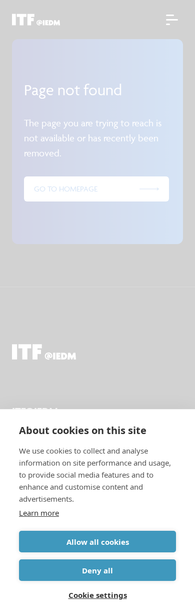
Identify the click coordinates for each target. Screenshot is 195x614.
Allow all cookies (97, 542)
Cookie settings (97, 595)
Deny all (97, 570)
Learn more (39, 513)
